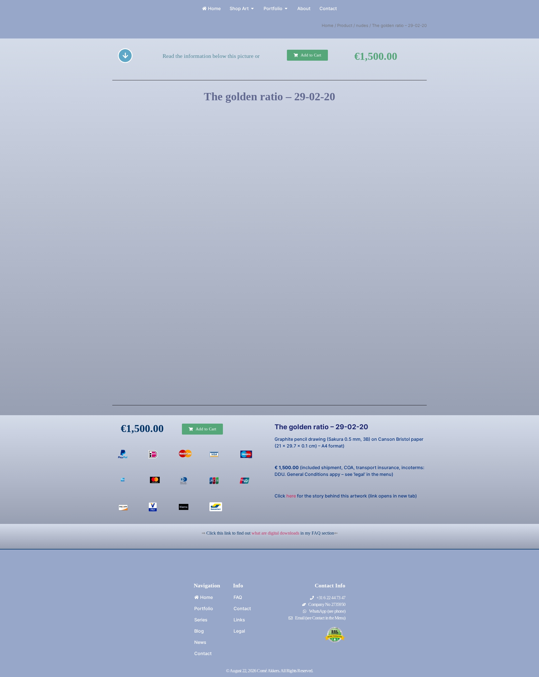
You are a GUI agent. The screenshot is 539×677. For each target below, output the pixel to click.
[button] (307, 55)
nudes (362, 25)
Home (328, 25)
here (291, 496)
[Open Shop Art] (252, 8)
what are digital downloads (275, 533)
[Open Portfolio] (286, 8)
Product (344, 25)
